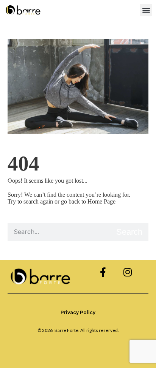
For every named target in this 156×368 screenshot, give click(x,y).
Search (129, 232)
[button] (146, 10)
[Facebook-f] (103, 272)
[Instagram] (127, 272)
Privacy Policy (78, 312)
